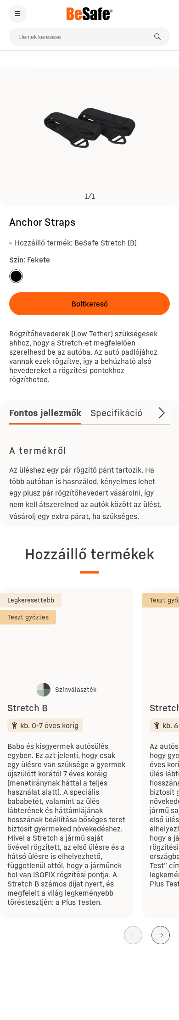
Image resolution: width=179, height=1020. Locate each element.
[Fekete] (16, 276)
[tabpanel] (89, 481)
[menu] (17, 14)
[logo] (89, 13)
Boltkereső (90, 303)
